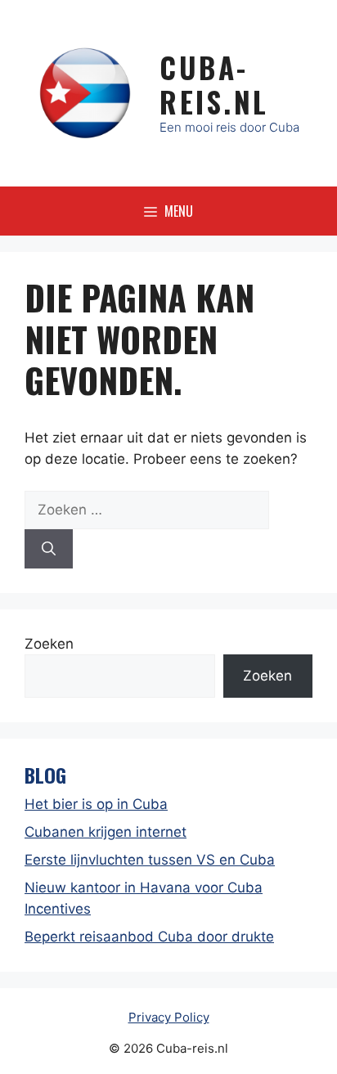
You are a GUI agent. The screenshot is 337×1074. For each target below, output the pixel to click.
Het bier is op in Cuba (96, 804)
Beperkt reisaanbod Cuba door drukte (149, 936)
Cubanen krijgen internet (105, 832)
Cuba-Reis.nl (214, 84)
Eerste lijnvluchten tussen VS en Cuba (150, 860)
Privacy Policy (168, 1017)
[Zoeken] (49, 548)
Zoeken (49, 644)
